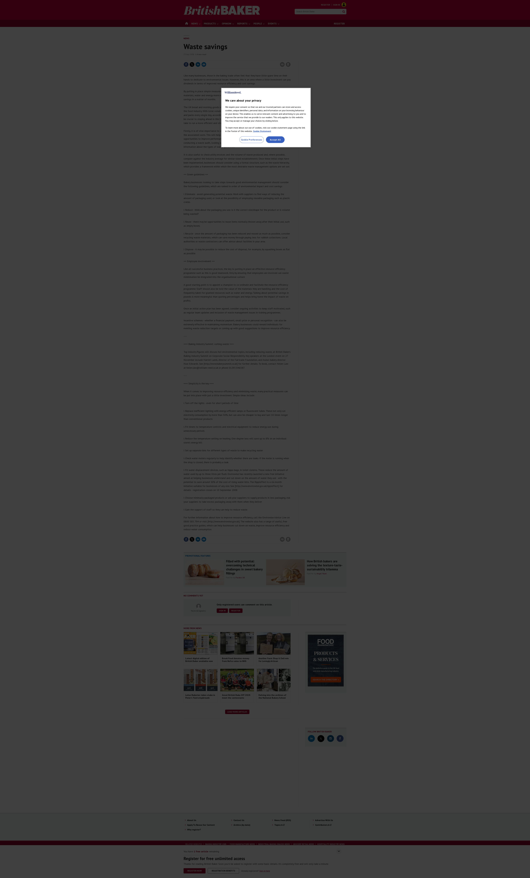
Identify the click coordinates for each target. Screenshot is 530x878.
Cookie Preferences (251, 139)
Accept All (275, 139)
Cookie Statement (262, 131)
